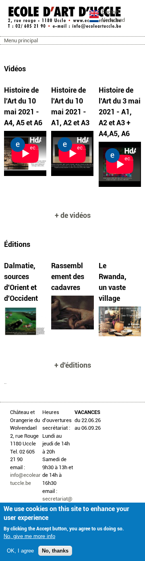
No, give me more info (29, 536)
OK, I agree (20, 551)
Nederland (113, 20)
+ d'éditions (72, 365)
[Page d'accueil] (64, 28)
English (110, 12)
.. (5, 382)
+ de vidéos (73, 215)
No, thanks (55, 551)
